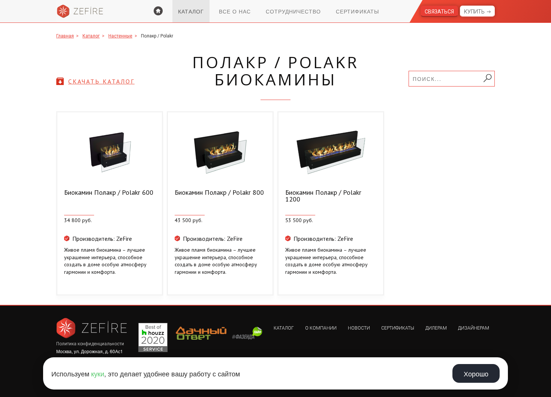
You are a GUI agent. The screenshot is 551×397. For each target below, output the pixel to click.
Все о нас (235, 11)
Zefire (80, 11)
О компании (321, 328)
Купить (474, 12)
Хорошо (476, 373)
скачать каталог (101, 81)
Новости (359, 328)
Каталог (191, 11)
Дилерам (436, 328)
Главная (65, 36)
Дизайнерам (473, 328)
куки (97, 373)
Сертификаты (357, 11)
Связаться (439, 12)
